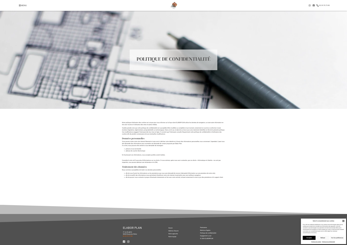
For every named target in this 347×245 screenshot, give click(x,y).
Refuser (323, 238)
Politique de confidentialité (328, 241)
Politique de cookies (316, 241)
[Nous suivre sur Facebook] (125, 241)
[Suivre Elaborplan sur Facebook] (313, 5)
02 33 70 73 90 (127, 236)
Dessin (170, 228)
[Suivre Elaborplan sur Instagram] (309, 5)
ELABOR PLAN (132, 227)
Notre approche (173, 234)
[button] (343, 221)
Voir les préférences (337, 238)
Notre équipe (172, 236)
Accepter (309, 238)
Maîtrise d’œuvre (173, 231)
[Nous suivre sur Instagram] (129, 241)
